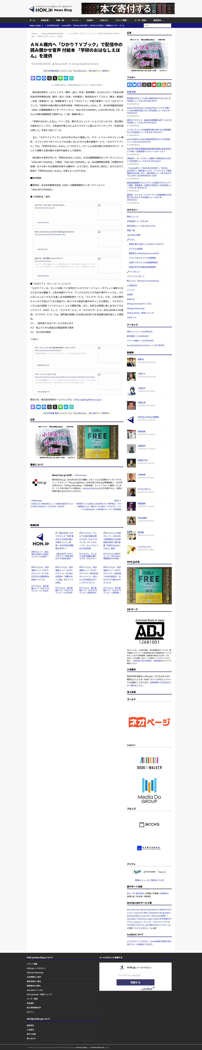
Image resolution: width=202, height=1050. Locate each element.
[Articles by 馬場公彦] (131, 408)
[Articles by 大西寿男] (131, 480)
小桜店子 (142, 388)
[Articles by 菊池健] (131, 538)
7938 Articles (80, 475)
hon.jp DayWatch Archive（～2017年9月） (146, 345)
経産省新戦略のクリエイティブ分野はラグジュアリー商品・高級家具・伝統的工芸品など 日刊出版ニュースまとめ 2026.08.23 (149, 185)
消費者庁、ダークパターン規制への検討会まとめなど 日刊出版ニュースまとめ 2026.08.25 (149, 159)
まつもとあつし (144, 489)
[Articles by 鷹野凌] (131, 365)
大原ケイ (142, 373)
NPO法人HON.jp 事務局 (148, 417)
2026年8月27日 (134, 135)
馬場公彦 (142, 402)
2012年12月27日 (42, 63)
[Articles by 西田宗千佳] (131, 466)
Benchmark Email (149, 909)
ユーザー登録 (140, 20)
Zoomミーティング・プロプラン (148, 922)
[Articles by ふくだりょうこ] (131, 552)
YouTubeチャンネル (35, 990)
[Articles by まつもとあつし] (131, 494)
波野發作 (142, 445)
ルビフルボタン (141, 928)
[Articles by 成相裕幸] (131, 437)
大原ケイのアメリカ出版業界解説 (142, 262)
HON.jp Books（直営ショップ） (141, 312)
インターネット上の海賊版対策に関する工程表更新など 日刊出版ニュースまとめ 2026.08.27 (149, 130)
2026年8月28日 (134, 125)
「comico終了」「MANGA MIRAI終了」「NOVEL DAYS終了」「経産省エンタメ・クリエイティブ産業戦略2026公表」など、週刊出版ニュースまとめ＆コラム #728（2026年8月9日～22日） (149, 172)
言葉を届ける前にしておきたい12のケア (145, 244)
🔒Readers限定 (134, 234)
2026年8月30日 (134, 104)
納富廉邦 (142, 503)
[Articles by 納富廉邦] (131, 509)
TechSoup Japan (145, 918)
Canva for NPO (141, 912)
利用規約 (30, 1003)
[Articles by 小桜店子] (131, 393)
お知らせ (104, 20)
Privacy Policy (81, 1047)
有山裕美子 (142, 517)
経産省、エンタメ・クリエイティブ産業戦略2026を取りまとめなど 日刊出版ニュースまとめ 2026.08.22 (149, 197)
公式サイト (132, 317)
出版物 (89, 20)
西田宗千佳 (142, 460)
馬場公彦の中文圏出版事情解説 (141, 267)
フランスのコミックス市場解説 (141, 257)
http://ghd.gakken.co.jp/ (87, 399)
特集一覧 (60, 20)
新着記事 (45, 20)
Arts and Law (133, 909)
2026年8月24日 (134, 178)
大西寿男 (142, 474)
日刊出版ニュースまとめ (137, 221)
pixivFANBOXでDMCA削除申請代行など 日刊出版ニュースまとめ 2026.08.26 (148, 140)
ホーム (32, 20)
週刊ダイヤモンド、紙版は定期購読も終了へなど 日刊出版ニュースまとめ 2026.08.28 (149, 121)
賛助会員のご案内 (34, 981)
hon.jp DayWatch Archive (85, 63)
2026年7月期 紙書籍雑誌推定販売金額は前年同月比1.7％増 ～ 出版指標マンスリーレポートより (149, 150)
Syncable (131, 918)
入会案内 (30, 1029)
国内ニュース (132, 216)
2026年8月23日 (134, 191)
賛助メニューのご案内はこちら (149, 880)
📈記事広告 (132, 285)
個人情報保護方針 (34, 1007)
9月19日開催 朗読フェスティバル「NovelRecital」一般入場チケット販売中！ (76, 70)
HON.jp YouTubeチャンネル (139, 303)
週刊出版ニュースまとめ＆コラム (141, 225)
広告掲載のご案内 (34, 977)
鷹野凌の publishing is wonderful (143, 253)
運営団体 (157, 20)
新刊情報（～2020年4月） (138, 336)
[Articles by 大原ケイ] (131, 379)
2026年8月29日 (134, 116)
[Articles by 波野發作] (131, 451)
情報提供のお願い (34, 985)
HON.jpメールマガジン (36, 968)
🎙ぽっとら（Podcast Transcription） (143, 280)
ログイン (30, 1012)
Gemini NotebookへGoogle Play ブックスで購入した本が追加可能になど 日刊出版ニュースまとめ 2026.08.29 (148, 110)
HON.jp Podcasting (135, 308)
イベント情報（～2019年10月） (141, 340)
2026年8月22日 (134, 203)
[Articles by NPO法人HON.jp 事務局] (131, 422)
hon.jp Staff (61, 63)
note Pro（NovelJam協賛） (154, 915)
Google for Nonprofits (159, 912)
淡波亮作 (164, 893)
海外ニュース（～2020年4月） (140, 331)
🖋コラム (131, 239)
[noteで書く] (71, 78)
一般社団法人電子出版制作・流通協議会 (147, 660)
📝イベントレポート (136, 276)
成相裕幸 (142, 431)
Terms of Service (97, 1047)
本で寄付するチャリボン (156, 925)
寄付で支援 (31, 1034)
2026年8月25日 (134, 154)
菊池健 (141, 532)
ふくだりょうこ (144, 546)
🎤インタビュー (134, 271)
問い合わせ (31, 1038)
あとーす (131, 893)
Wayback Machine (90, 488)
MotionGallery (133, 915)
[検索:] (157, 25)
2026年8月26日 (134, 145)
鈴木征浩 (140, 893)
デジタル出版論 (134, 248)
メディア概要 (121, 20)
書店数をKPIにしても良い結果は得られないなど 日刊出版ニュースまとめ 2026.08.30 (149, 99)
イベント (75, 20)
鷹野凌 (141, 359)
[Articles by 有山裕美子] (131, 523)
